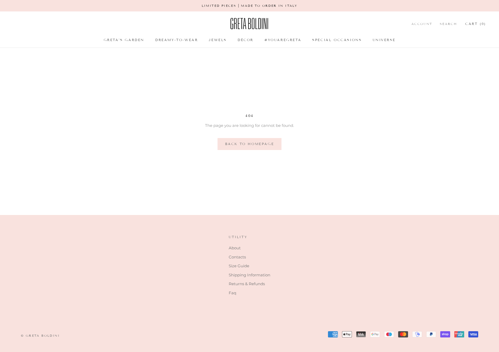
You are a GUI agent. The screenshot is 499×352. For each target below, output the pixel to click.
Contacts (237, 257)
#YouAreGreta (282, 40)
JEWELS (218, 40)
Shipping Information (249, 274)
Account (421, 23)
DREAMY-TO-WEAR (176, 40)
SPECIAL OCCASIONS (337, 40)
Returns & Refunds (247, 283)
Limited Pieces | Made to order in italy (250, 6)
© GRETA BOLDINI (40, 335)
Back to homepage (249, 144)
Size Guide (239, 265)
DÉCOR (245, 40)
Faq (232, 292)
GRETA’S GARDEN (124, 40)
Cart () (475, 24)
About (235, 247)
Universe (384, 40)
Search (448, 23)
